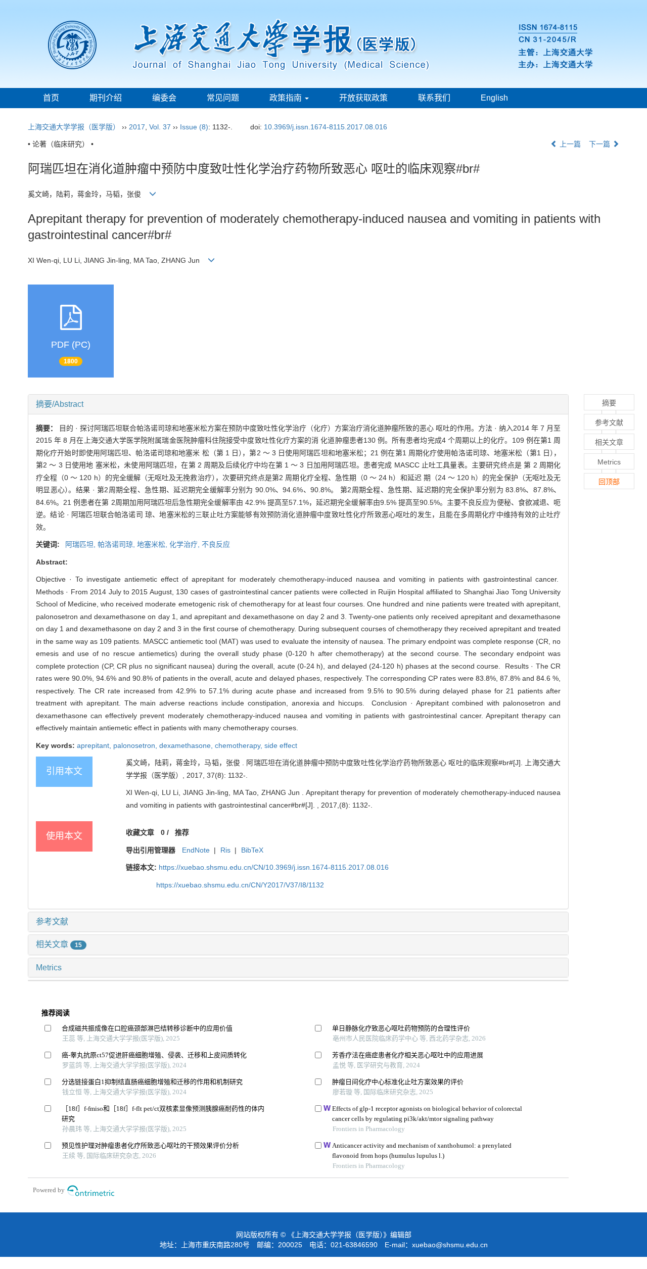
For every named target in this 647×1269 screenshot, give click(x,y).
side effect (280, 745)
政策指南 (286, 97)
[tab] (298, 404)
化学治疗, (185, 544)
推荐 (182, 832)
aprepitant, (95, 745)
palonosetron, (136, 745)
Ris (225, 850)
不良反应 (216, 544)
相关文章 (59, 944)
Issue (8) (194, 127)
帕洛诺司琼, (117, 544)
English (494, 97)
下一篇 (600, 144)
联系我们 (434, 97)
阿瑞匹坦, (80, 544)
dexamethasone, (187, 745)
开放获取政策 (363, 97)
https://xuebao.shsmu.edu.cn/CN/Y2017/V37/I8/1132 (240, 885)
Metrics (49, 967)
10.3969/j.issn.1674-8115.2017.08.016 (325, 127)
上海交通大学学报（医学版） (74, 127)
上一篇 (569, 144)
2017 (137, 127)
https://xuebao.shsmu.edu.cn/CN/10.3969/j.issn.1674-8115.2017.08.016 (274, 867)
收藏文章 (140, 832)
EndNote (196, 850)
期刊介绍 (105, 97)
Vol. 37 (160, 127)
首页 (51, 97)
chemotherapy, (239, 745)
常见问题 (223, 97)
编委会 (164, 97)
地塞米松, (153, 544)
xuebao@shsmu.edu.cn (450, 1245)
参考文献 (52, 921)
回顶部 (609, 482)
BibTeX (252, 850)
